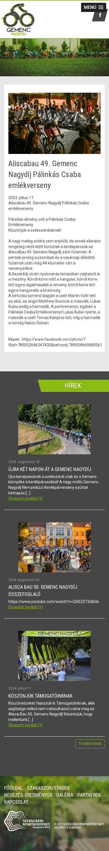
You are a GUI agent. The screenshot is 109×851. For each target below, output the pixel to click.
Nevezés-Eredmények (28, 795)
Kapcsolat (16, 802)
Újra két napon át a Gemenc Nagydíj (49, 469)
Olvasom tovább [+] (25, 498)
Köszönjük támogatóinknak (40, 696)
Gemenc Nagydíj (21, 19)
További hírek (90, 743)
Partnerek (89, 795)
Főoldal (13, 788)
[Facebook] (100, 15)
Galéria (64, 795)
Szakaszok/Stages (48, 788)
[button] (93, 7)
